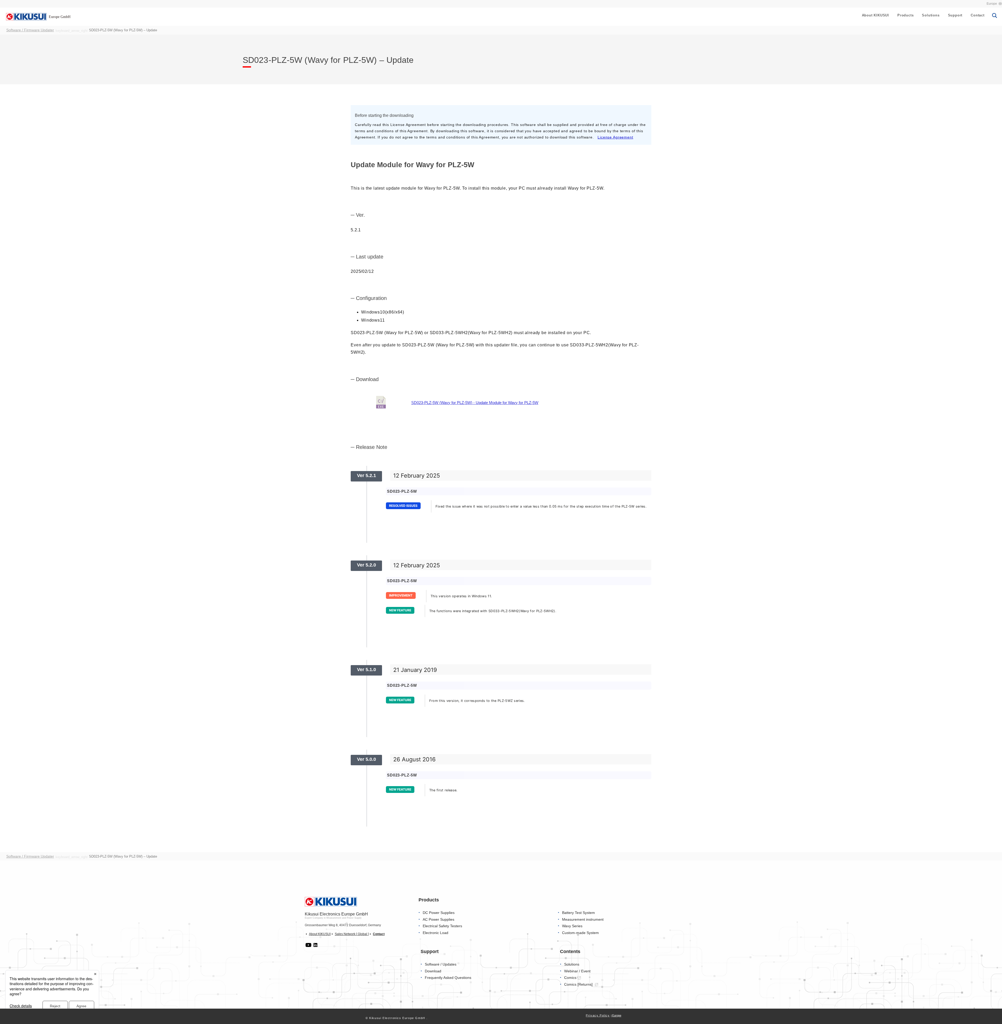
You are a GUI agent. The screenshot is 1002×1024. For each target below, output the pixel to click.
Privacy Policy (598, 1015)
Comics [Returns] (579, 984)
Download (433, 971)
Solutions (930, 15)
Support (955, 15)
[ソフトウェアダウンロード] (381, 402)
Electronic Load (435, 933)
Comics (570, 978)
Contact (978, 15)
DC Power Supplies (439, 913)
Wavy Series (572, 926)
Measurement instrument (583, 919)
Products (905, 15)
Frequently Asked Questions (448, 978)
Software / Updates (440, 964)
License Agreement (615, 137)
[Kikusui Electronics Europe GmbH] (25, 16)
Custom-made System (580, 933)
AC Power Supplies (438, 919)
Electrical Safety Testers (442, 926)
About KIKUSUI (875, 15)
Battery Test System (578, 913)
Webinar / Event (577, 971)
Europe (992, 3)
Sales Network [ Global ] (352, 934)
